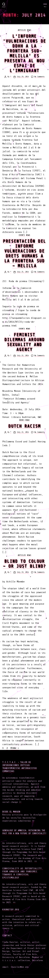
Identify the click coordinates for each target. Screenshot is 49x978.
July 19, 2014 (23, 572)
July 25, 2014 (23, 272)
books (21, 420)
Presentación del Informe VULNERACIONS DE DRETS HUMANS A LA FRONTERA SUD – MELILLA (24, 253)
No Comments (39, 77)
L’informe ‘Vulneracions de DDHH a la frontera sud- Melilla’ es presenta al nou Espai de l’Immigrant (24, 53)
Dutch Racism (24, 426)
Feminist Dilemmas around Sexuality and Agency (24, 342)
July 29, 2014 (23, 77)
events (22, 235)
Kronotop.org (10, 909)
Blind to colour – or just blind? (24, 564)
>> (20, 802)
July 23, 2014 (23, 356)
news (29, 30)
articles (22, 30)
